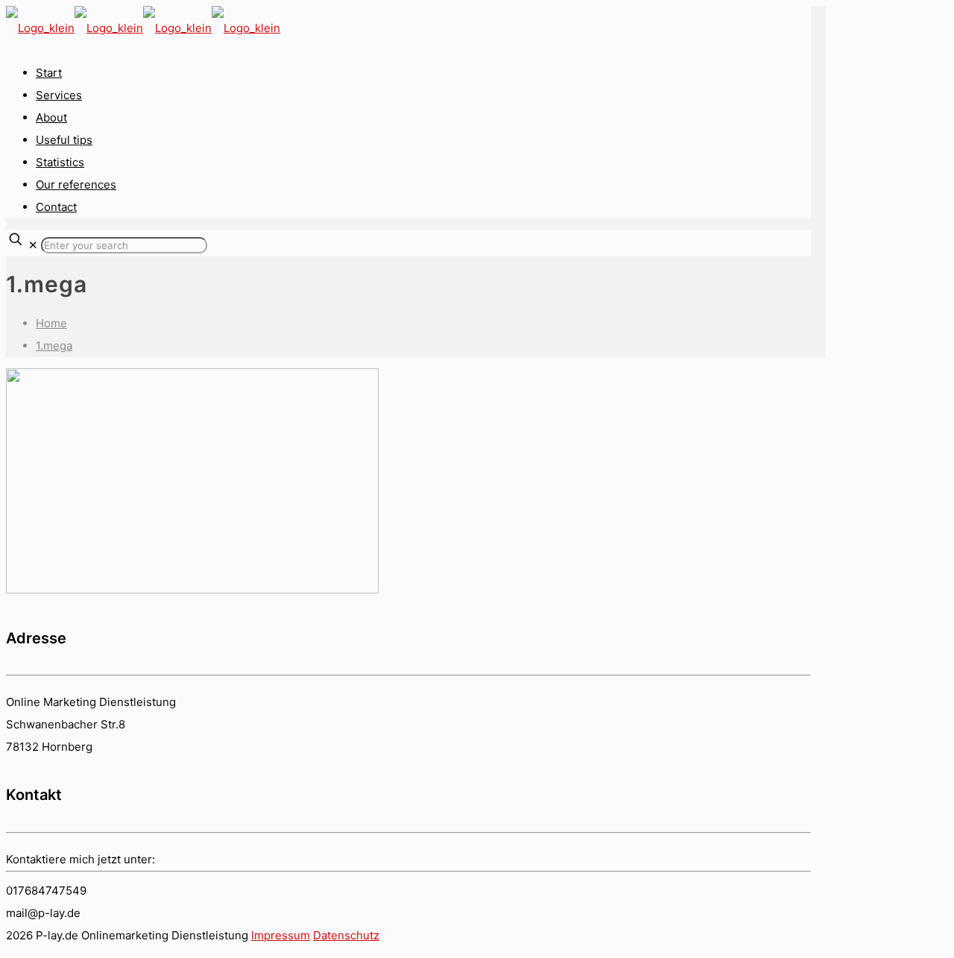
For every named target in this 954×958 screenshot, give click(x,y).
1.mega (54, 345)
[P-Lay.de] (143, 28)
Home (51, 323)
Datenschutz (346, 935)
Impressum (280, 935)
